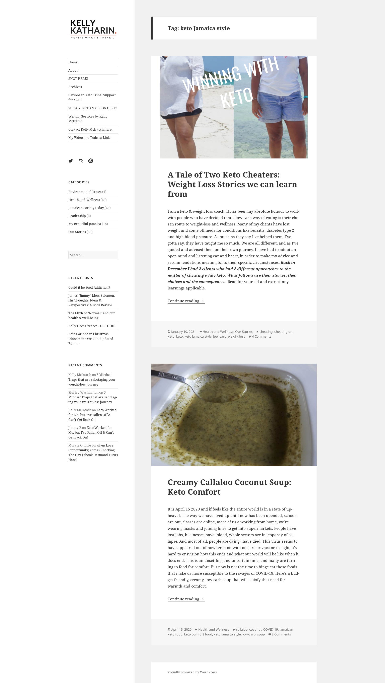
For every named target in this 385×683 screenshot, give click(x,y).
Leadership (77, 216)
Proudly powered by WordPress (192, 672)
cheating (266, 331)
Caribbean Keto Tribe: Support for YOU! (92, 97)
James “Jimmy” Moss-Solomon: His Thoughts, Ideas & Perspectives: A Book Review (91, 300)
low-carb (219, 336)
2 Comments (281, 634)
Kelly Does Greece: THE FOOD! (91, 326)
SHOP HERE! (78, 78)
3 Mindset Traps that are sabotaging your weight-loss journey (92, 379)
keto (179, 336)
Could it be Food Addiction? (89, 287)
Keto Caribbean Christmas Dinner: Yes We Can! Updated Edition (90, 339)
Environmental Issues (84, 192)
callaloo (242, 629)
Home (73, 62)
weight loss (236, 336)
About (73, 70)
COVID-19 (270, 629)
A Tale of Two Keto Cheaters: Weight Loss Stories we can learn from (232, 184)
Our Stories (77, 232)
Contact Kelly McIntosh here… (91, 129)
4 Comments (261, 336)
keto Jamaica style (198, 336)
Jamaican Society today (86, 208)
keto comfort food (198, 634)
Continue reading (186, 300)
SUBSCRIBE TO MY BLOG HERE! (92, 108)
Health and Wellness (84, 200)
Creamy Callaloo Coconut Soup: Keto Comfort (229, 487)
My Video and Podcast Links (89, 137)
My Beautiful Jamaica (84, 224)
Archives (75, 87)
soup (261, 634)
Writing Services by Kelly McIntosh (87, 118)
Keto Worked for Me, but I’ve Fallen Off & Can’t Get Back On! (92, 415)
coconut (255, 629)
